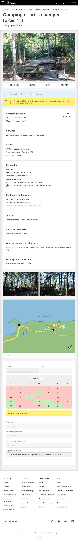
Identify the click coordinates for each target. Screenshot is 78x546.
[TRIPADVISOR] (65, 521)
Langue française (62, 507)
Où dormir (6, 486)
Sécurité (59, 482)
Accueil (5, 9)
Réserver (72, 3)
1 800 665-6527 (10, 521)
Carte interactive (26, 495)
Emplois (23, 507)
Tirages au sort (44, 491)
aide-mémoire (30, 247)
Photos (32, 85)
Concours (42, 507)
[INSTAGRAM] (51, 521)
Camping (30, 9)
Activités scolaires (45, 499)
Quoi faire (6, 482)
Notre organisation (9, 509)
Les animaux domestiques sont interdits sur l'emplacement (31, 186)
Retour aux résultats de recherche (31, 94)
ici (31, 103)
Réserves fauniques (9, 495)
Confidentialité (61, 495)
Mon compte (25, 499)
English (42, 533)
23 (39, 402)
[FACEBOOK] (44, 521)
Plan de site (33, 533)
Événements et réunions (47, 495)
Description (14, 85)
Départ (41, 366)
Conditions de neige (27, 491)
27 (11, 406)
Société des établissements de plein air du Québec (11, 3)
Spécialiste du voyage (46, 503)
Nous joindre (25, 503)
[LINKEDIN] (72, 521)
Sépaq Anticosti (8, 505)
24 (48, 402)
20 (11, 402)
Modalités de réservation (65, 491)
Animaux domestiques (64, 486)
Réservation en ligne (18, 9)
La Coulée (55, 9)
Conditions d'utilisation (64, 499)
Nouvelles (42, 486)
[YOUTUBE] (58, 521)
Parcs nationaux (8, 491)
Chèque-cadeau (26, 486)
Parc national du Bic (42, 9)
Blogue (41, 482)
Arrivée (8, 366)
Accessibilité (61, 503)
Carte (48, 85)
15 (30, 397)
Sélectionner (12, 426)
